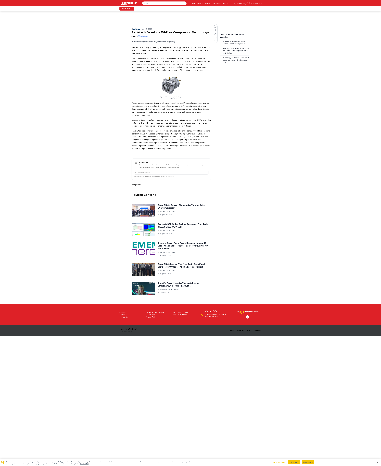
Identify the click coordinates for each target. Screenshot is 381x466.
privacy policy (171, 176)
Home (232, 330)
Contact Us (123, 317)
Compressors (136, 185)
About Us (122, 312)
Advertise (123, 314)
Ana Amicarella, (165, 289)
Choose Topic (125, 9)
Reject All (294, 462)
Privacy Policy (151, 317)
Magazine (208, 3)
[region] (190, 462)
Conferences (217, 3)
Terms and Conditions (181, 312)
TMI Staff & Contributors (168, 211)
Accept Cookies (308, 462)
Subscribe (201, 172)
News (193, 3)
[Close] (378, 462)
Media (199, 3)
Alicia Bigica (175, 289)
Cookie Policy (84, 464)
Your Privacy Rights (180, 314)
